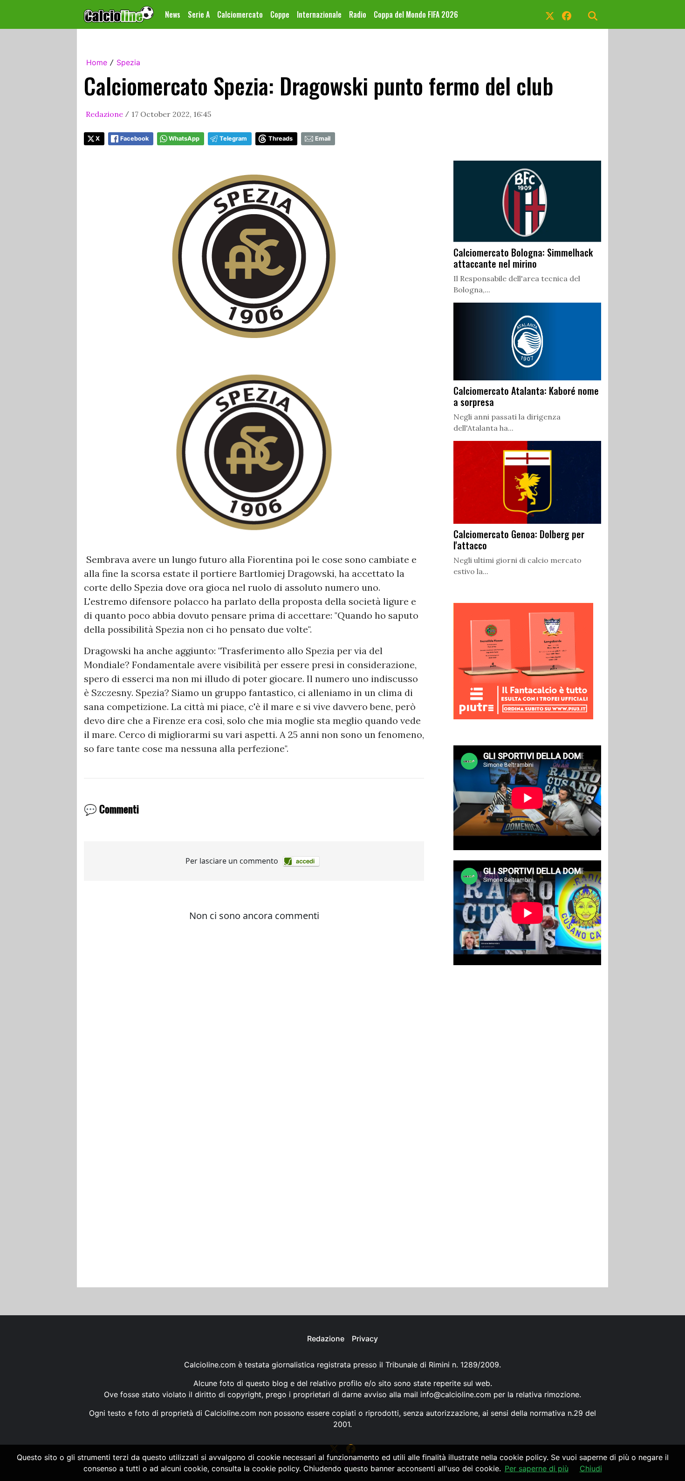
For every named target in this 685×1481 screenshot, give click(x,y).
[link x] (549, 14)
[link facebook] (566, 14)
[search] (592, 14)
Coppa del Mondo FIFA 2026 (416, 14)
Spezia (128, 62)
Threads (280, 138)
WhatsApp (184, 138)
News (172, 14)
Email (322, 138)
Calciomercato (240, 14)
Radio (357, 14)
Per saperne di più (537, 1468)
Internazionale (319, 14)
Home (96, 62)
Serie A (199, 14)
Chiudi (591, 1468)
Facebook (134, 138)
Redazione (104, 114)
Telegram (233, 138)
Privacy (365, 1338)
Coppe (279, 14)
